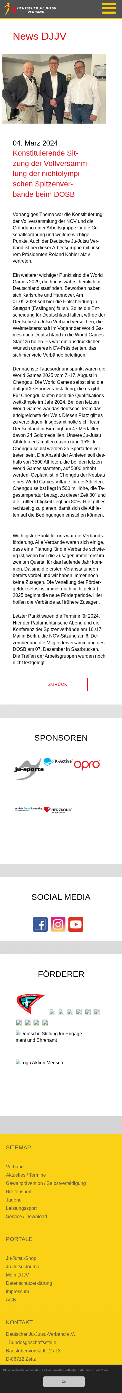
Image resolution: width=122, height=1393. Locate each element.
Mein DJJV (17, 1274)
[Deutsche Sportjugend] (88, 1012)
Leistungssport (21, 1208)
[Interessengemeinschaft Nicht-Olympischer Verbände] (96, 1012)
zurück (57, 684)
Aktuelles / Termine (26, 1175)
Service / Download (26, 1216)
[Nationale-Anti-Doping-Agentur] (19, 1022)
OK (64, 1381)
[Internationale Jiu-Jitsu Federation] (31, 1004)
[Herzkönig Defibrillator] (58, 809)
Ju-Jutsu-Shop (21, 1258)
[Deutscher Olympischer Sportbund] (79, 1012)
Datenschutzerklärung (29, 1283)
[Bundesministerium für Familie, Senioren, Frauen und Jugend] (61, 1012)
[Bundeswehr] (36, 1022)
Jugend (14, 1199)
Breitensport (18, 1191)
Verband (15, 1166)
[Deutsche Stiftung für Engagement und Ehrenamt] (53, 1043)
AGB (11, 1299)
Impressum (17, 1291)
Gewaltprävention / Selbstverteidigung (46, 1183)
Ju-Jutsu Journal (23, 1266)
